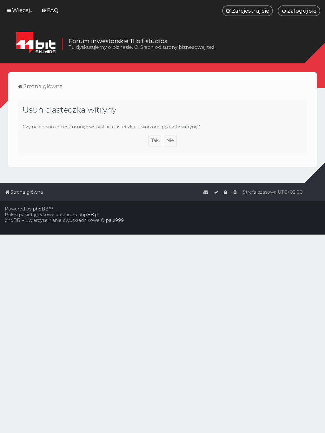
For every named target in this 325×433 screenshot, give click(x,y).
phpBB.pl (88, 214)
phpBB (41, 209)
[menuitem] (50, 10)
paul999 (115, 220)
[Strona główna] (36, 44)
